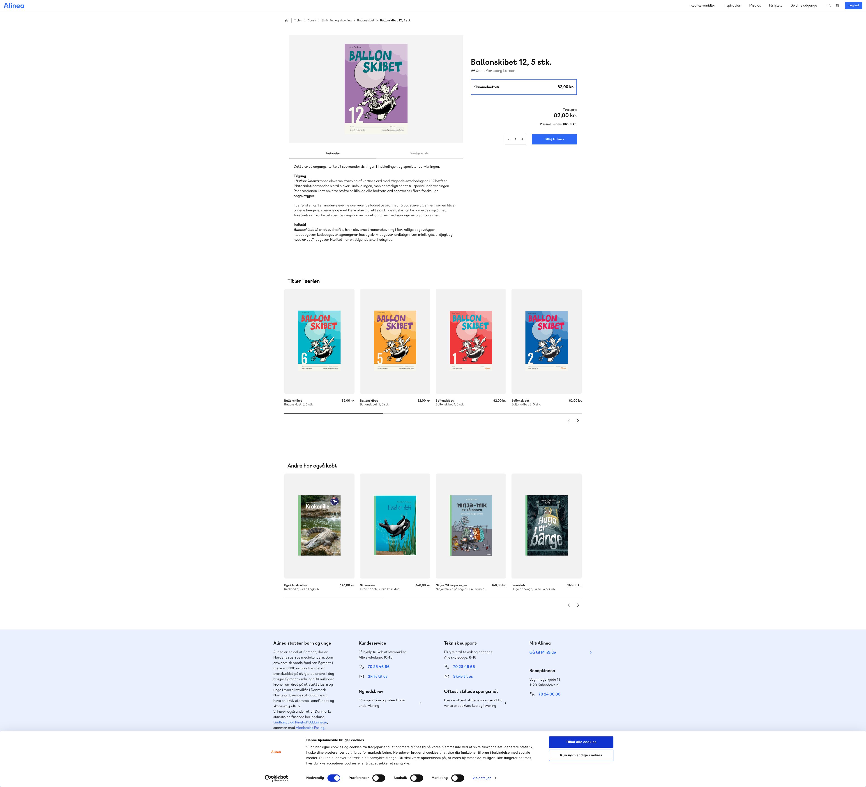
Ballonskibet (366, 21)
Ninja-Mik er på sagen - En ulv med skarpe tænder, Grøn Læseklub (471, 526)
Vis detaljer (481, 778)
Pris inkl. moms (551, 124)
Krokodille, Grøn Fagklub (319, 526)
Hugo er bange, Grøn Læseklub (546, 526)
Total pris (570, 110)
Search (829, 5)
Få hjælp (776, 5)
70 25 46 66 (379, 666)
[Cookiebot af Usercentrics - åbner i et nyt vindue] (276, 778)
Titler (298, 21)
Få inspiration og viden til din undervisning (382, 703)
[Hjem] (14, 5)
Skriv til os (377, 676)
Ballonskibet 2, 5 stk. (546, 341)
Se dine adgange (804, 5)
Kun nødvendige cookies (581, 755)
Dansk (311, 21)
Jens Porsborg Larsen (495, 70)
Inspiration (732, 5)
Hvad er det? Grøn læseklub (395, 526)
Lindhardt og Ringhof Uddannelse (300, 722)
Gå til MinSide (543, 652)
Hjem (286, 20)
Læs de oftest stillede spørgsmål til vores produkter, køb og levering (473, 703)
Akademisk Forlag (310, 727)
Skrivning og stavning (336, 21)
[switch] (378, 778)
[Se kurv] (837, 5)
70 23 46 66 (464, 666)
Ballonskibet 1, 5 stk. (471, 341)
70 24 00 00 (550, 694)
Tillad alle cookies (581, 742)
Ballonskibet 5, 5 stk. (395, 341)
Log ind (854, 5)
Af (473, 70)
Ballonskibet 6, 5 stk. (319, 341)
